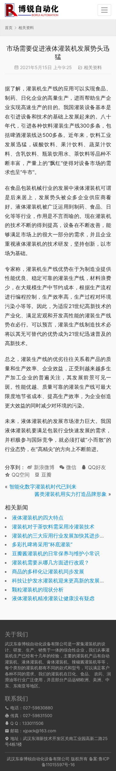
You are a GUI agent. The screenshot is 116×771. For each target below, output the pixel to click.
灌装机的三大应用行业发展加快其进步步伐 (61, 535)
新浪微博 (43, 467)
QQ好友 (96, 467)
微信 (67, 467)
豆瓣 (46, 474)
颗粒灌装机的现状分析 (37, 589)
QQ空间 (20, 474)
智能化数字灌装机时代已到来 (42, 486)
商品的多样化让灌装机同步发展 (48, 571)
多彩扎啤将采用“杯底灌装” (42, 544)
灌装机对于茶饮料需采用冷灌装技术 (53, 526)
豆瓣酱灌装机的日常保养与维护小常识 (56, 553)
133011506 (33, 723)
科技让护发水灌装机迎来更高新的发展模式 (61, 580)
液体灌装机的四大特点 (37, 517)
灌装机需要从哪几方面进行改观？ (50, 562)
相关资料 (93, 67)
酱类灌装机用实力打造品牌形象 (70, 494)
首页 (9, 27)
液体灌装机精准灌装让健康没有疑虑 (53, 598)
